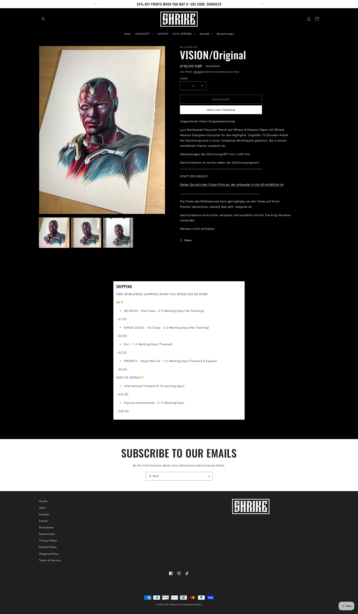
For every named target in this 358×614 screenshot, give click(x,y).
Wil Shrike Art (172, 604)
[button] (43, 19)
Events (43, 521)
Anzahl (184, 78)
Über (42, 508)
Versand (197, 72)
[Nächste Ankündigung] (262, 4)
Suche (43, 501)
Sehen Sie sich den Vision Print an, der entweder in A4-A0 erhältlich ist (232, 184)
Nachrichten (47, 534)
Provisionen (46, 527)
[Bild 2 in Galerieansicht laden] (86, 233)
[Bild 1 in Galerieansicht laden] (54, 233)
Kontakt (44, 514)
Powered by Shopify (191, 604)
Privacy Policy (48, 540)
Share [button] (188, 240)
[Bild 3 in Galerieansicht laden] (118, 233)
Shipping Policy (49, 553)
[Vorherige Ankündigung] (96, 4)
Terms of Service (50, 560)
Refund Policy (48, 547)
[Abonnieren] (208, 476)
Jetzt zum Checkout (221, 110)
